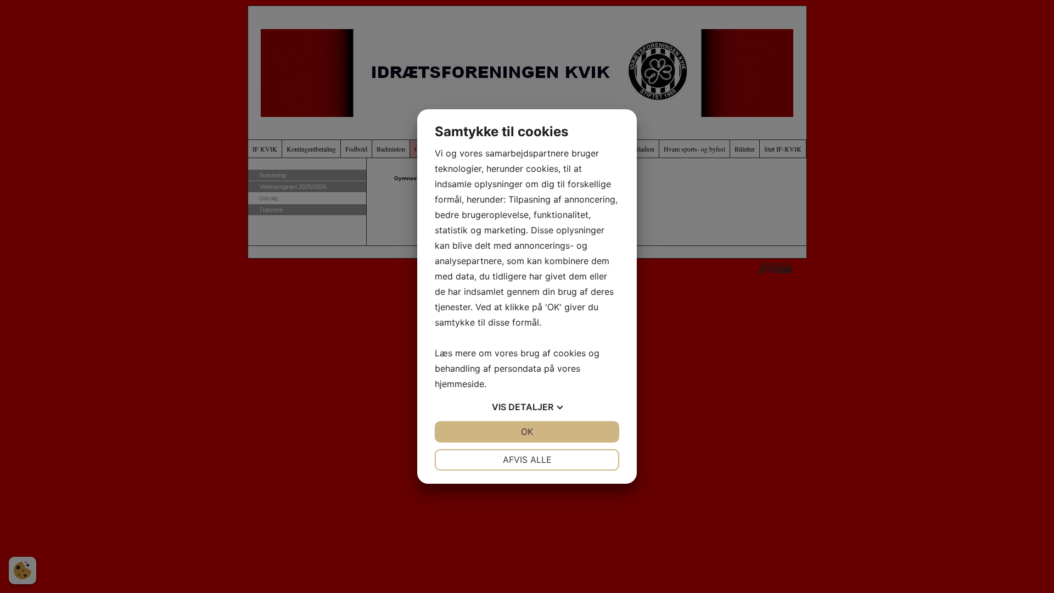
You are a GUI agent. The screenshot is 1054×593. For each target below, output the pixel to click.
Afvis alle (527, 459)
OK (527, 431)
